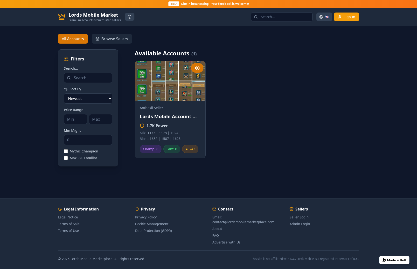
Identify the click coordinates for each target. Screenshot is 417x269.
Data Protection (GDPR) (153, 230)
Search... (71, 68)
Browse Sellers (114, 38)
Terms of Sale (69, 224)
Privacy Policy (146, 217)
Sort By (75, 89)
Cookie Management (151, 224)
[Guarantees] (129, 17)
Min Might (72, 130)
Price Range (73, 109)
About (217, 228)
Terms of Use (68, 230)
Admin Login (300, 224)
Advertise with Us (226, 242)
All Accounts (73, 38)
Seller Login (299, 217)
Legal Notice (68, 217)
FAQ (215, 235)
